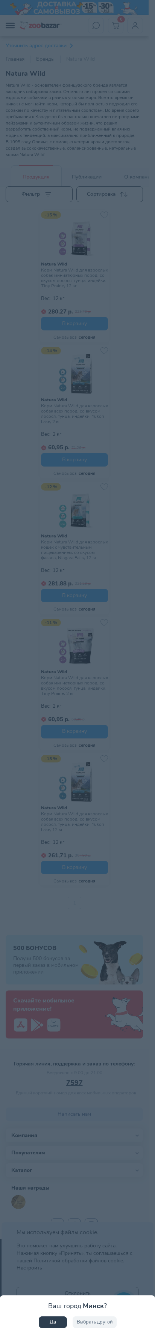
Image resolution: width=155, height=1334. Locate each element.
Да (53, 1322)
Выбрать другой (94, 1322)
